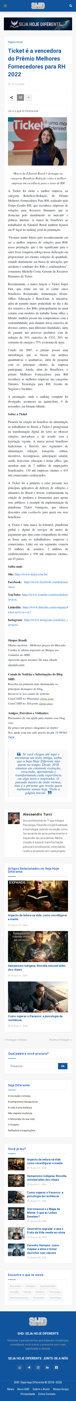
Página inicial (15, 42)
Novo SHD (23, 1389)
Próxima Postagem (59, 1039)
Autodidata (15, 1286)
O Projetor (13, 1124)
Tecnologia (55, 1298)
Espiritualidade (48, 1286)
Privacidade (28, 1394)
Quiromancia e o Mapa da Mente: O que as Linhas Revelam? (43, 1212)
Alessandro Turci (37, 814)
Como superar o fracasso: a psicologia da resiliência (35, 1018)
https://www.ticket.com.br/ (30, 574)
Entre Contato (47, 1394)
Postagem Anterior (16, 1039)
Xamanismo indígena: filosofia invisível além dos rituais (36, 967)
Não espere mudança (20, 1113)
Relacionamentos (19, 1298)
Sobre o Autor (41, 1389)
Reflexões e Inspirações (21, 1130)
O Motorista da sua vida (21, 1119)
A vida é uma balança (20, 1107)
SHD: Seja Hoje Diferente (29, 1382)
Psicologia (54, 1292)
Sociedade (38, 1298)
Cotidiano (30, 1286)
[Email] (20, 97)
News (10, 1389)
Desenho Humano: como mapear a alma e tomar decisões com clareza (43, 1249)
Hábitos (27, 1292)
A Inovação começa (19, 1095)
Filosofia (14, 1292)
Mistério (40, 1292)
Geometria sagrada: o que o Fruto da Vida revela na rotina (46, 1230)
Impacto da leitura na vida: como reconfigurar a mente (37, 917)
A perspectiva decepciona (23, 1101)
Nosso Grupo (61, 1389)
